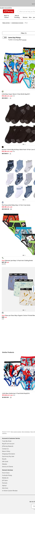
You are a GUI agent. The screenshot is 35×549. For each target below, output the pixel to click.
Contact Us (5, 449)
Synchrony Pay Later (8, 456)
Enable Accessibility (6, 8)
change (24, 40)
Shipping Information (8, 454)
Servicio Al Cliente (7, 466)
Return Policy (6, 451)
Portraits (4, 483)
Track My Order (6, 441)
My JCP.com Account (8, 443)
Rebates (4, 464)
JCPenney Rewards (7, 446)
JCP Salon (5, 480)
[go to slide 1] (23, 144)
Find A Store (5, 473)
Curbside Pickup (7, 475)
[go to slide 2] (24, 144)
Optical (4, 485)
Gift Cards (5, 461)
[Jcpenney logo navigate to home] (8, 11)
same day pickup (14, 38)
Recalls (4, 459)
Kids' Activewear (26, 432)
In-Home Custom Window (9, 490)
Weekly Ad (5, 478)
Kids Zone (5, 488)
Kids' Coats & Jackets (16, 432)
